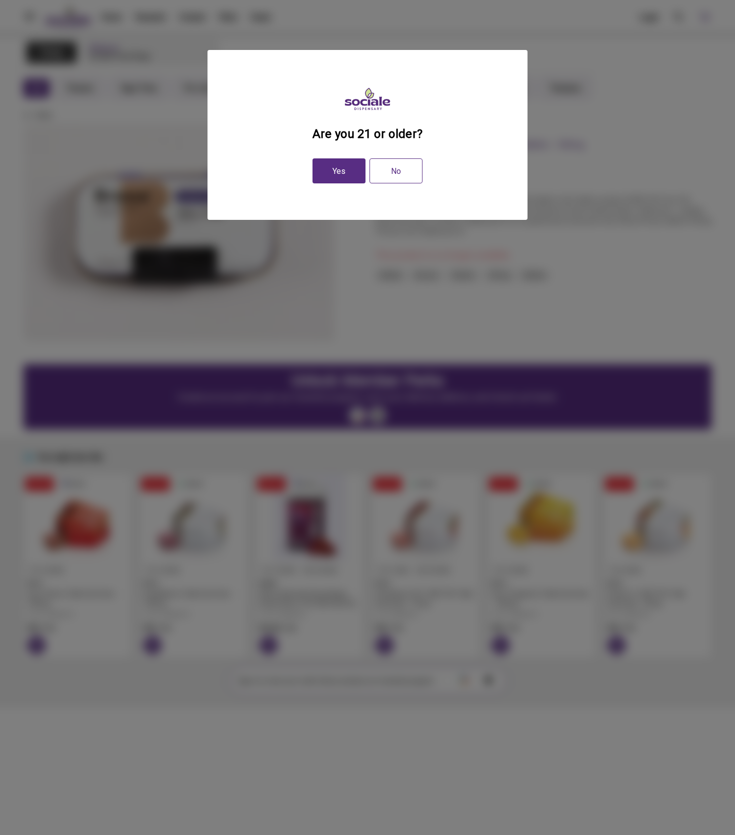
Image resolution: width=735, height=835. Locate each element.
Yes (339, 171)
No (396, 171)
